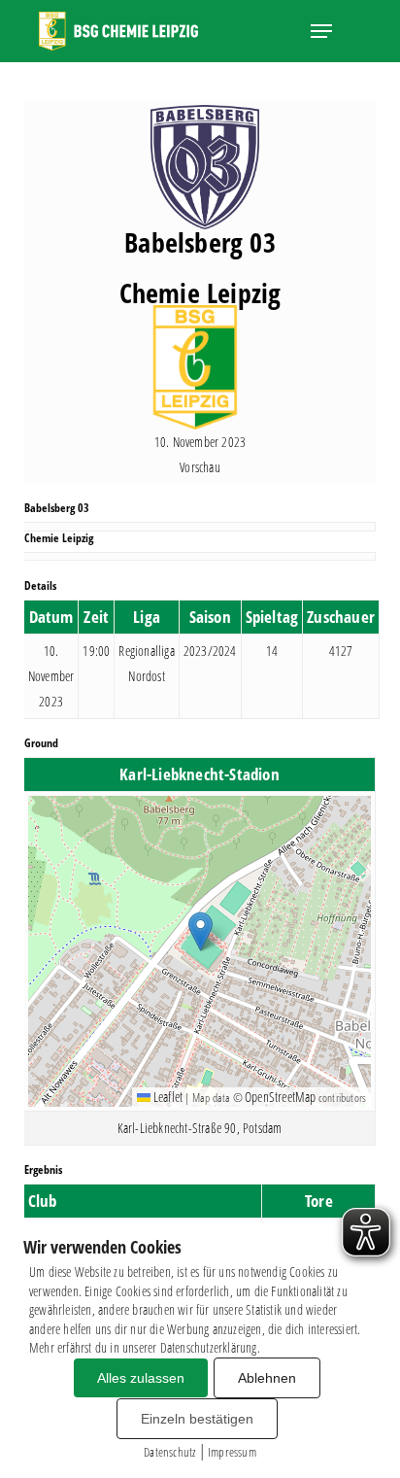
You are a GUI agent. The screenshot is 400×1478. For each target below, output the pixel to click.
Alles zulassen (140, 1378)
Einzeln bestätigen (197, 1418)
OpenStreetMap (281, 1096)
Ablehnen (267, 1378)
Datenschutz (169, 1452)
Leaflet (166, 1096)
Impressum (232, 1452)
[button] (321, 31)
